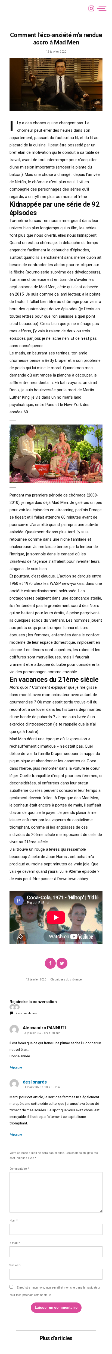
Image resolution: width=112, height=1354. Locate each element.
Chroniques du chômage (66, 979)
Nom (14, 1220)
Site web (15, 1265)
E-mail (15, 1243)
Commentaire (19, 1169)
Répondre (16, 1067)
